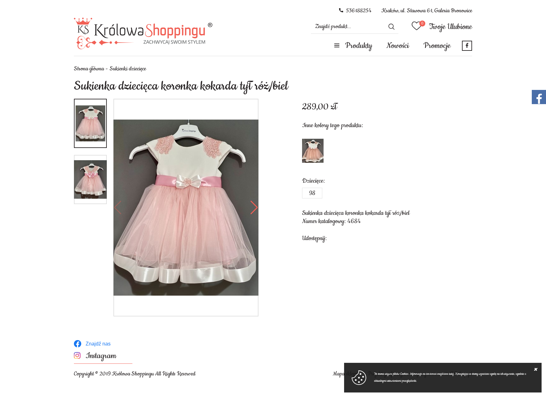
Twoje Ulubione (450, 26)
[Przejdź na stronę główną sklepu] (143, 33)
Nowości (397, 45)
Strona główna (89, 69)
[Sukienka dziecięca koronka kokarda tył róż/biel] (185, 207)
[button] (117, 208)
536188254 (359, 11)
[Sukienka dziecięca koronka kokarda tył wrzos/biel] (313, 151)
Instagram (101, 356)
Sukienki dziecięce (128, 69)
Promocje (437, 45)
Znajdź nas (98, 343)
